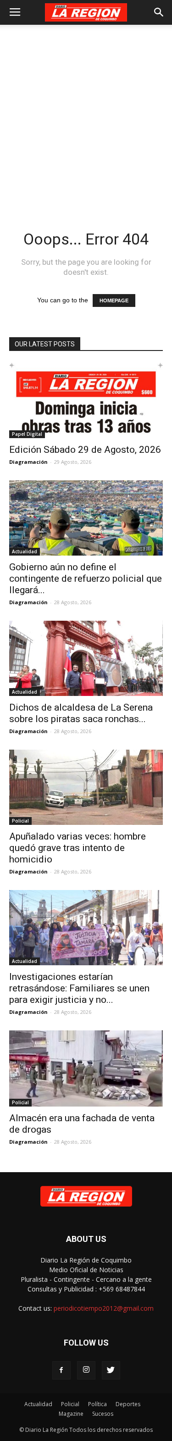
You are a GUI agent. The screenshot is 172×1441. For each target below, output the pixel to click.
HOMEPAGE (114, 300)
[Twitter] (111, 1370)
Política (97, 1404)
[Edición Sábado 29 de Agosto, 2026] (86, 400)
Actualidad (24, 551)
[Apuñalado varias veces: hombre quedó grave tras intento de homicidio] (86, 787)
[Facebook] (61, 1370)
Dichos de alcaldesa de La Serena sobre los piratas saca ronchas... (81, 713)
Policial (20, 821)
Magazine (71, 1414)
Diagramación (28, 461)
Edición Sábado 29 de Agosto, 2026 (85, 449)
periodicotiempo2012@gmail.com (104, 1308)
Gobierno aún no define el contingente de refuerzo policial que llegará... (85, 578)
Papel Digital (27, 434)
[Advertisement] (86, 115)
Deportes (128, 1404)
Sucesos (102, 1414)
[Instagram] (86, 1370)
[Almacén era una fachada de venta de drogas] (86, 1068)
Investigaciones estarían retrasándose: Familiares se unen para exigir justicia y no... (79, 988)
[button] (159, 12)
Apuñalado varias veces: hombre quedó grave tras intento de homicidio (77, 848)
